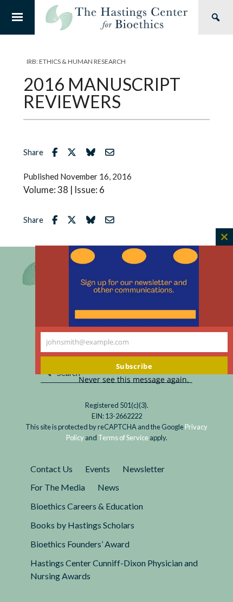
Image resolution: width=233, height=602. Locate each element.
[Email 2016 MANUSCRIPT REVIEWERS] (112, 152)
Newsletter (143, 469)
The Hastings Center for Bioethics (116, 17)
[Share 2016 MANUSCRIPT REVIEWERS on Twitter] (74, 152)
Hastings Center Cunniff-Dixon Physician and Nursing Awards (114, 569)
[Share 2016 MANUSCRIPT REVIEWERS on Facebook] (57, 152)
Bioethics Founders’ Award (80, 544)
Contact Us (51, 469)
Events (97, 469)
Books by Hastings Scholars (82, 525)
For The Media (57, 487)
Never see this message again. (134, 379)
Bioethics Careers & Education (86, 506)
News (108, 487)
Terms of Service (123, 437)
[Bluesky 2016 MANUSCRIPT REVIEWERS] (93, 152)
